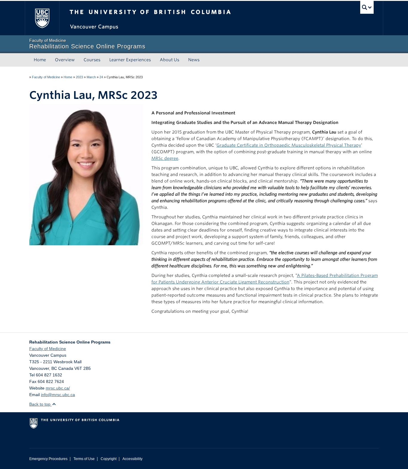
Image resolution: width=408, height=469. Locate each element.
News (194, 59)
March (91, 77)
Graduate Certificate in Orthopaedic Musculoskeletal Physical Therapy (289, 145)
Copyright (108, 459)
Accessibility (132, 459)
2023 (79, 77)
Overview (65, 59)
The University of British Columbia (42, 18)
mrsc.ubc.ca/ (58, 388)
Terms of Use (84, 459)
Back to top (40, 404)
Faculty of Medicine (46, 77)
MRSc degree (164, 158)
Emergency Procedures (48, 459)
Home (40, 59)
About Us (169, 59)
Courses (92, 59)
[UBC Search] (367, 7)
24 (101, 77)
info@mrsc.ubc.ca (58, 394)
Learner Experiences (130, 59)
